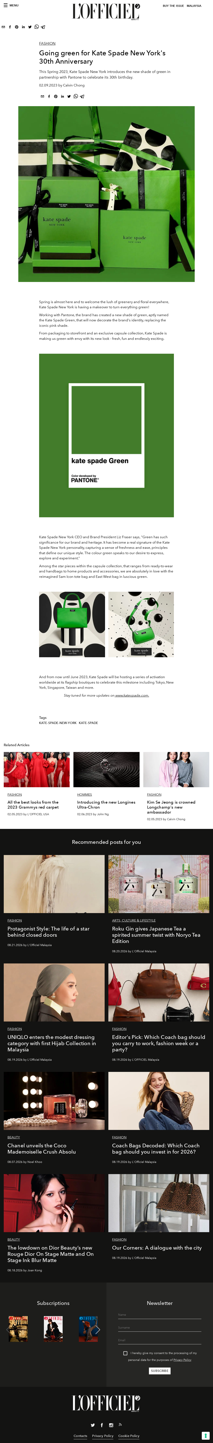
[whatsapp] (36, 28)
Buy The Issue (173, 6)
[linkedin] (23, 28)
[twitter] (30, 28)
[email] (3, 28)
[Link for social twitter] (93, 1426)
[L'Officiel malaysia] (106, 11)
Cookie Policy (128, 1436)
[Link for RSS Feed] (120, 1425)
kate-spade (88, 723)
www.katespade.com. (132, 695)
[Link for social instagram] (111, 1426)
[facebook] (10, 28)
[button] (98, 1329)
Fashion (47, 43)
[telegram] (43, 28)
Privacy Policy (182, 1360)
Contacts (80, 1436)
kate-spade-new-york (58, 723)
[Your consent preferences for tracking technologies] (206, 1436)
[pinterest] (16, 28)
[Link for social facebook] (102, 1426)
